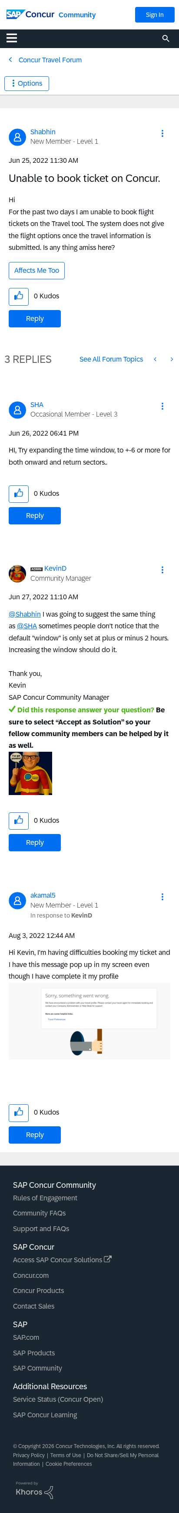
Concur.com (31, 1275)
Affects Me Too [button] (36, 270)
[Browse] (16, 37)
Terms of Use (65, 1455)
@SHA (27, 626)
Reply (35, 318)
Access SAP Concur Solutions (58, 1260)
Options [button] (30, 83)
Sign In (155, 14)
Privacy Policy (29, 1455)
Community (77, 15)
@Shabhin (25, 614)
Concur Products (38, 1290)
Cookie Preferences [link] (69, 1464)
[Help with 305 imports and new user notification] (156, 359)
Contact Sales (33, 1306)
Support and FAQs (41, 1228)
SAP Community (37, 1368)
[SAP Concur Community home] (30, 13)
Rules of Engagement (45, 1198)
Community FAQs (39, 1213)
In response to (61, 915)
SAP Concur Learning (45, 1415)
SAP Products (34, 1353)
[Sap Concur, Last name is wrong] (171, 359)
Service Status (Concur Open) (58, 1399)
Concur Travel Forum (50, 60)
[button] (162, 133)
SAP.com (26, 1337)
